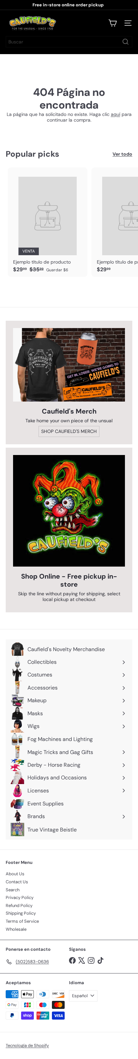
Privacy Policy (19, 897)
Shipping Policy (21, 913)
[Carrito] (112, 23)
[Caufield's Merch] (69, 365)
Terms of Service (22, 921)
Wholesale (16, 929)
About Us (15, 874)
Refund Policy (19, 905)
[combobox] (69, 41)
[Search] (125, 41)
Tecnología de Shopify (27, 1045)
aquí (115, 114)
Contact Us (17, 882)
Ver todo (122, 154)
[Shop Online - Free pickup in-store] (69, 511)
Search (12, 890)
